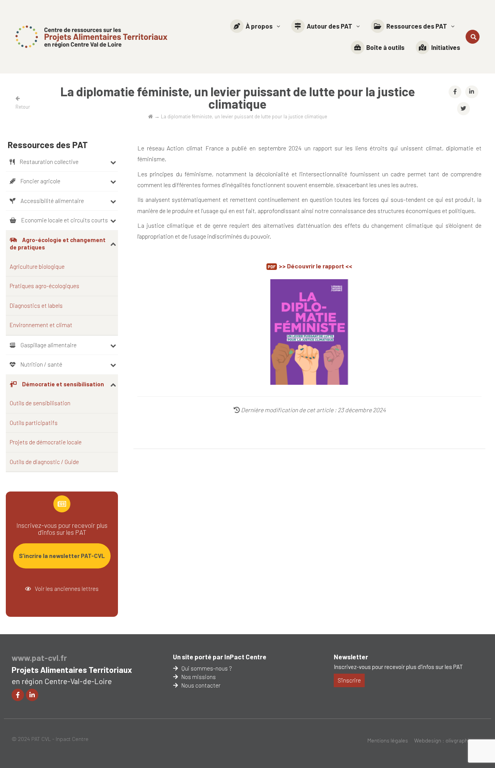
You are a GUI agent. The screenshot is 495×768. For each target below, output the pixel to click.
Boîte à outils (385, 47)
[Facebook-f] (18, 695)
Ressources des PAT (416, 26)
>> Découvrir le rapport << (315, 266)
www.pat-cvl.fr (39, 657)
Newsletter (351, 656)
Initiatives (445, 47)
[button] (255, 26)
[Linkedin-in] (32, 695)
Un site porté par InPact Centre (219, 656)
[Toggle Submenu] (113, 162)
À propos (259, 26)
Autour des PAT (329, 26)
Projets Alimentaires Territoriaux (72, 669)
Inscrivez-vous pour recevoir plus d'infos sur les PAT (398, 666)
